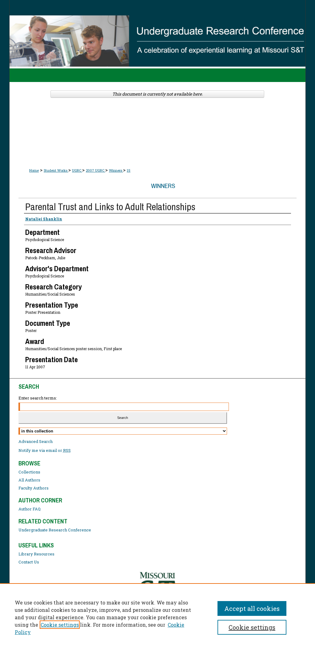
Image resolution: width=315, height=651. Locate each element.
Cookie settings (60, 624)
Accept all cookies (252, 608)
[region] (157, 617)
